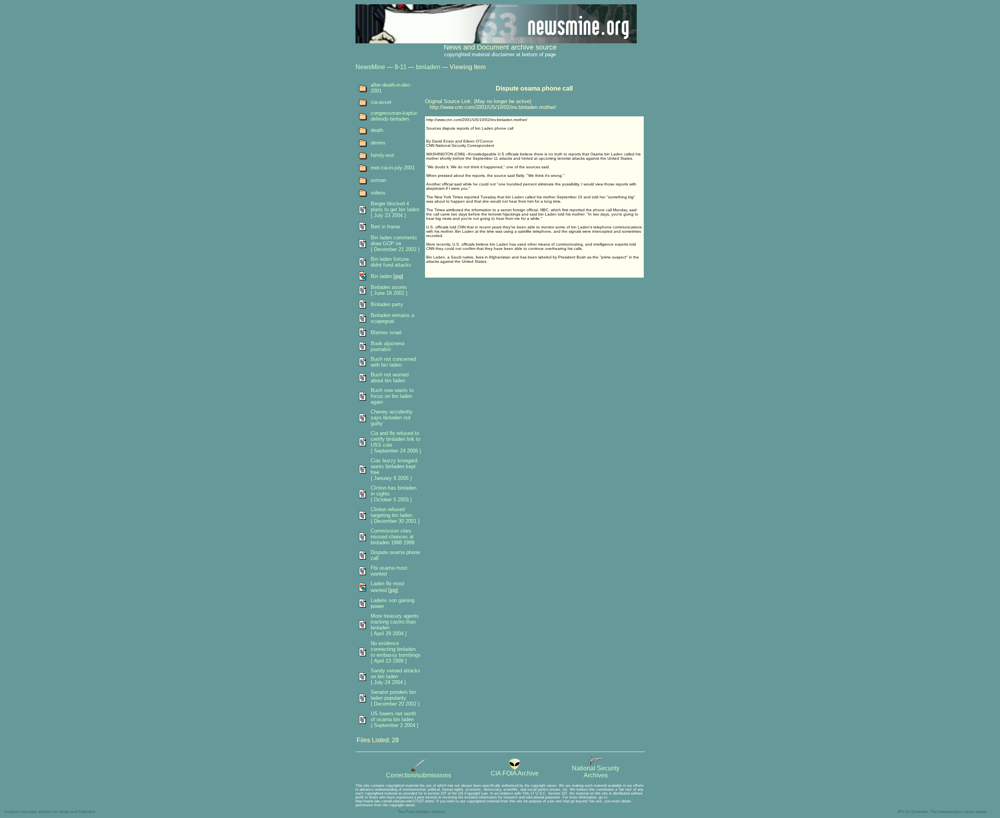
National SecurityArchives (596, 772)
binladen (428, 67)
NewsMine (370, 67)
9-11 (401, 67)
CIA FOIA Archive (515, 773)
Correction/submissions (418, 775)
